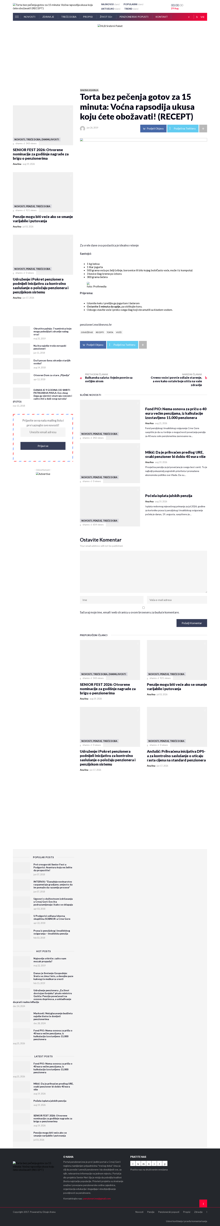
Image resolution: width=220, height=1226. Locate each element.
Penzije (150, 1212)
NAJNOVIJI (110, 4)
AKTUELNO (110, 8)
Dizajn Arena (49, 1212)
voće (119, 332)
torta (110, 332)
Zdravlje (48, 16)
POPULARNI (133, 4)
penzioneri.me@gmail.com (97, 1198)
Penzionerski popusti (134, 16)
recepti (100, 332)
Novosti (30, 16)
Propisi (88, 16)
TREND (131, 8)
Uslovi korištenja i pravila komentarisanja (186, 1221)
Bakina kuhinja (89, 90)
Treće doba (68, 16)
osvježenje (87, 332)
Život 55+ (106, 16)
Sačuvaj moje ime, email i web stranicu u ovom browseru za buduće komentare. (129, 612)
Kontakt (162, 16)
